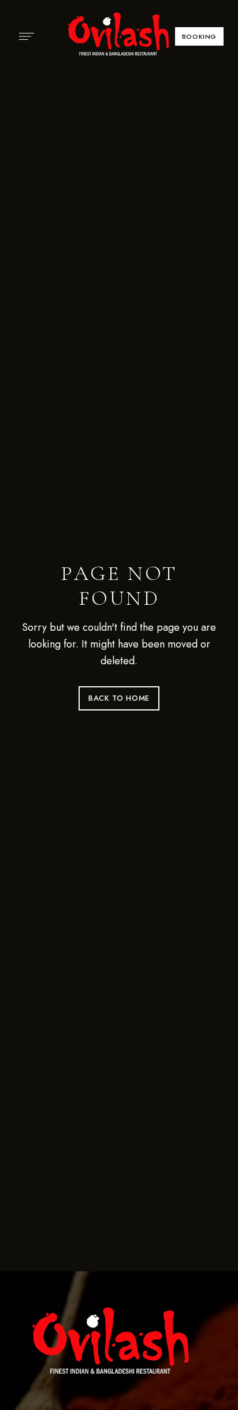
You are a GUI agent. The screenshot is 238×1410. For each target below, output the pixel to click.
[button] (199, 36)
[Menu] (23, 36)
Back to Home (119, 698)
